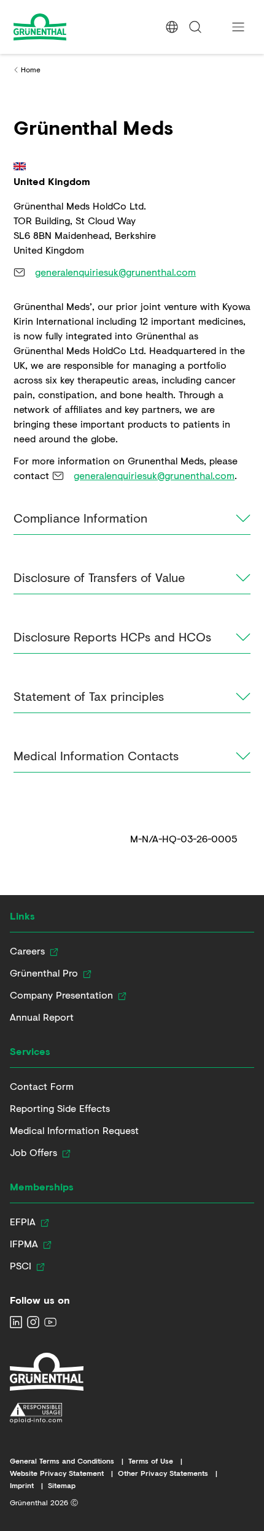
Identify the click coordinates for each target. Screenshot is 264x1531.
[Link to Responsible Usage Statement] (46, 1413)
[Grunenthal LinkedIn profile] (16, 1322)
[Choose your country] (172, 27)
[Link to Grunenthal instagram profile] (33, 1322)
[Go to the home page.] (63, 26)
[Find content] (195, 27)
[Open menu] (238, 27)
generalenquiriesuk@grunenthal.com (115, 272)
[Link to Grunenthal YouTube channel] (50, 1322)
